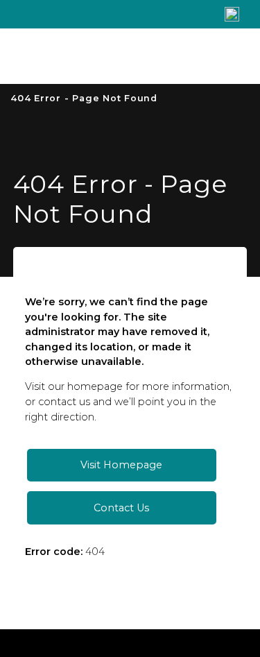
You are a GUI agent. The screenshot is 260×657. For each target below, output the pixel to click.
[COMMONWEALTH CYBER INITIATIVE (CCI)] (103, 56)
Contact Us (121, 508)
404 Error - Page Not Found (83, 98)
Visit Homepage (121, 465)
